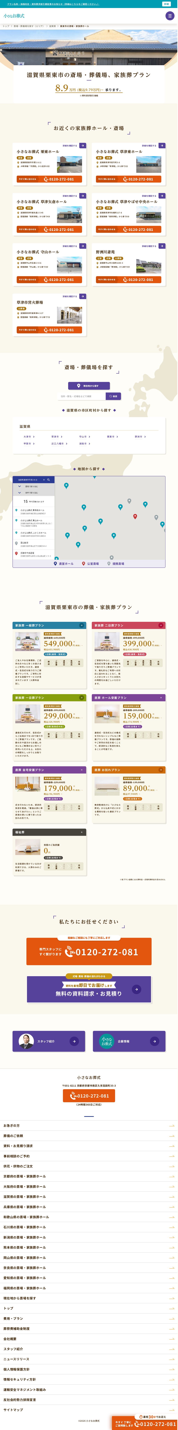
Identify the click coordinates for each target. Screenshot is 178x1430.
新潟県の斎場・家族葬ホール (24, 1237)
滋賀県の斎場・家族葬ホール (24, 1196)
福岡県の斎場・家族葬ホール (24, 1288)
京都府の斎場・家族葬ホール (24, 1176)
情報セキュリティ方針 (19, 1379)
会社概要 (10, 1338)
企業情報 (124, 1041)
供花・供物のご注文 (18, 1166)
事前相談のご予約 (16, 1156)
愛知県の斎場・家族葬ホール (24, 1277)
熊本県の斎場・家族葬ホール (24, 1247)
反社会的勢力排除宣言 (19, 1399)
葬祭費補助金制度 (16, 1328)
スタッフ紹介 (46, 1041)
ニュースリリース (16, 1359)
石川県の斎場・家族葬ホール (24, 1227)
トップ (8, 1308)
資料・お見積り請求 (18, 1145)
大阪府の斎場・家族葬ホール (24, 1186)
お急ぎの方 (11, 1125)
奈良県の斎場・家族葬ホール (24, 1267)
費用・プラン (13, 1318)
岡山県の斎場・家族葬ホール (24, 1257)
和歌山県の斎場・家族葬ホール (26, 1217)
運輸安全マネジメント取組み (24, 1389)
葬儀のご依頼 (13, 1135)
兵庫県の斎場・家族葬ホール (24, 1206)
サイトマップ (13, 1409)
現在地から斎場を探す (19, 1298)
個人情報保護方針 (16, 1369)
